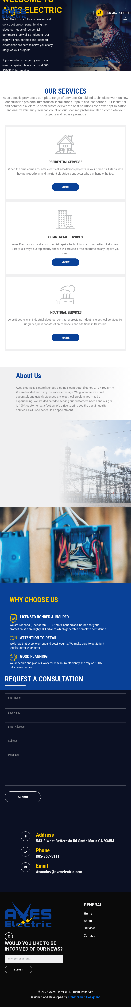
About (88, 921)
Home (88, 913)
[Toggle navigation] (125, 19)
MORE (65, 187)
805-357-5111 (116, 13)
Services (90, 928)
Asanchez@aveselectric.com (59, 872)
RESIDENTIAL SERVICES (65, 162)
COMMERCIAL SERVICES (65, 237)
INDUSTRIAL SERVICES (66, 312)
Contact (89, 935)
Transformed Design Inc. (84, 997)
